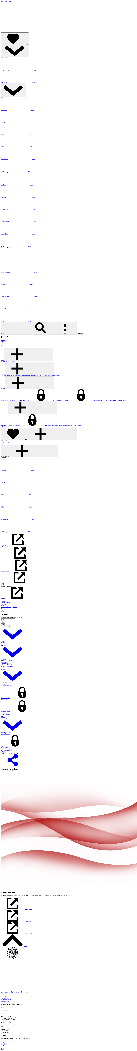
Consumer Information (6, 1046)
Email (16, 134)
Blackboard (17, 110)
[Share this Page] (13, 760)
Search (3, 621)
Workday (16, 260)
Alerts (2, 1045)
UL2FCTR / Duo (5, 998)
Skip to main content (6, 1)
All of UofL (20, 617)
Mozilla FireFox (28, 921)
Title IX (3, 1049)
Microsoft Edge (28, 933)
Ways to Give (18, 82)
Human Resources (19, 272)
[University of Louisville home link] (68, 31)
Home (8, 753)
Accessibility (4, 1042)
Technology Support (6, 999)
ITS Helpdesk (18, 159)
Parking (16, 146)
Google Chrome (28, 909)
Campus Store (18, 234)
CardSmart (17, 185)
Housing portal (18, 209)
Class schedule (18, 197)
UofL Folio (17, 309)
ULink (16, 171)
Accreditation (4, 1044)
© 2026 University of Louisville (9, 1041)
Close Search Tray (5, 626)
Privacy (2, 1048)
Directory (17, 284)
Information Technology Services (8, 617)
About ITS (3, 995)
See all (16, 246)
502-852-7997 (4, 1010)
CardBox (16, 122)
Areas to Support (18, 70)
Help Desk (3, 996)
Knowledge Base (5, 1001)
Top (25, 946)
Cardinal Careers (18, 221)
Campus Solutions (19, 296)
